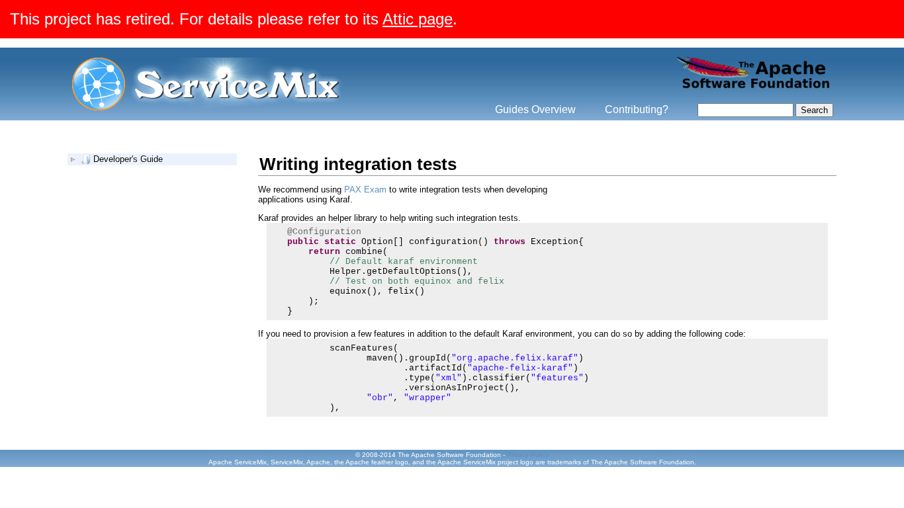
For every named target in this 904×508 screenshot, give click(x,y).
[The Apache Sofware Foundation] (753, 89)
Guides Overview (535, 109)
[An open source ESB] (208, 108)
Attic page (418, 19)
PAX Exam (365, 189)
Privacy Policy (528, 454)
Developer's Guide (128, 159)
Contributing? (636, 109)
